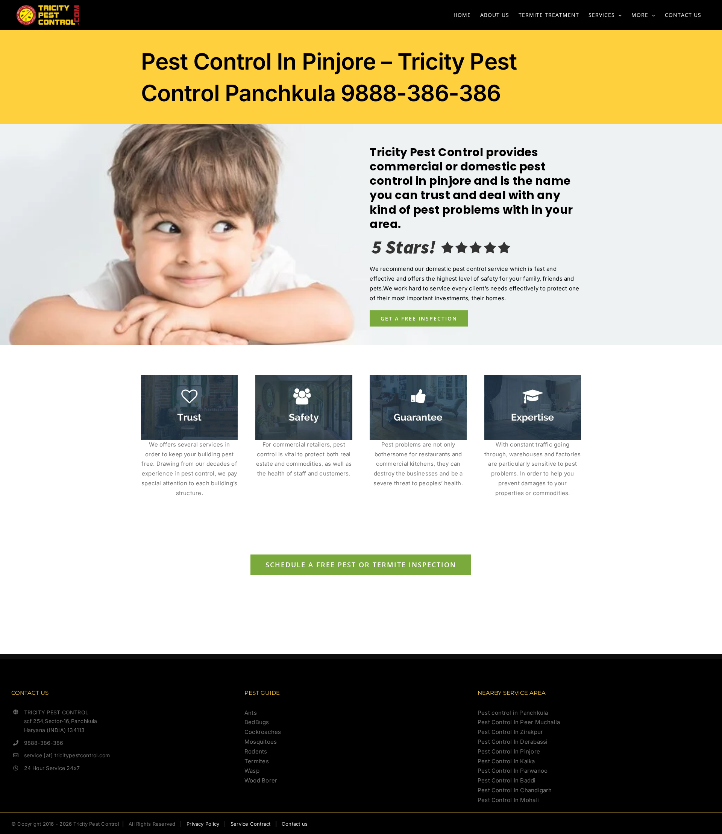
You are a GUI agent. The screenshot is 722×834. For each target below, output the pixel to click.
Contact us (295, 824)
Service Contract (251, 824)
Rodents (255, 751)
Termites (256, 761)
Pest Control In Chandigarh (515, 790)
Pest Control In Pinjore (509, 751)
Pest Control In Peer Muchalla (519, 722)
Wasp (251, 770)
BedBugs (256, 722)
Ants (250, 712)
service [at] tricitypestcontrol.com (67, 755)
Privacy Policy (203, 824)
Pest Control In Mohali (508, 800)
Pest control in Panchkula (513, 712)
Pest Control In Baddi (507, 780)
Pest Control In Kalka (506, 761)
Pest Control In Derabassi (513, 741)
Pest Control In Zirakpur (510, 731)
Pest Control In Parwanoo (513, 770)
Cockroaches (262, 731)
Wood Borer (260, 780)
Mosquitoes (260, 741)
